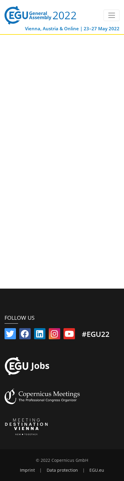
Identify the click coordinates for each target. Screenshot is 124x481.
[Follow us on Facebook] (25, 335)
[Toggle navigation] (111, 15)
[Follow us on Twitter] (10, 335)
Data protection (62, 470)
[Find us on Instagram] (54, 335)
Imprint (27, 470)
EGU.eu (96, 470)
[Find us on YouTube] (69, 335)
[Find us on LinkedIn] (39, 335)
